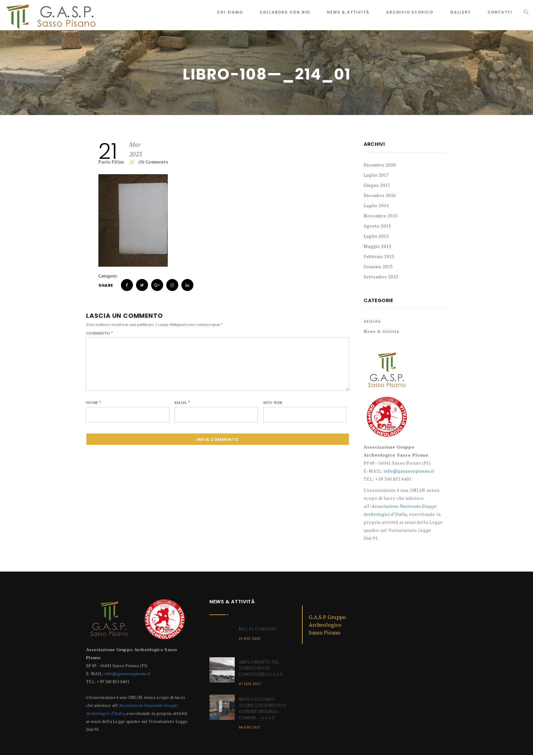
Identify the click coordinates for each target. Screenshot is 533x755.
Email (182, 402)
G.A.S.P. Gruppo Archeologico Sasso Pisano (327, 624)
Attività (372, 321)
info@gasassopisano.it (409, 471)
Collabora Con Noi (285, 12)
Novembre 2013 (381, 216)
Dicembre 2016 (380, 195)
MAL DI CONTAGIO (258, 629)
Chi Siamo (230, 12)
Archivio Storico (409, 12)
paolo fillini (111, 162)
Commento (99, 333)
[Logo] (387, 373)
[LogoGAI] (387, 419)
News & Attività (348, 12)
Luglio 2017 (376, 175)
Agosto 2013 (377, 226)
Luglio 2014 (376, 205)
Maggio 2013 (377, 246)
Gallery (460, 12)
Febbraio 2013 (379, 256)
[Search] (526, 12)
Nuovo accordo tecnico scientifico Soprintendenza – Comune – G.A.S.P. (262, 708)
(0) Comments (153, 162)
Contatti (500, 12)
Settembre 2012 (381, 277)
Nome (93, 402)
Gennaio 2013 (378, 266)
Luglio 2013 (376, 236)
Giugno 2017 (377, 185)
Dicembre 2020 (380, 165)
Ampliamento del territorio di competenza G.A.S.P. (261, 668)
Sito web (273, 402)
